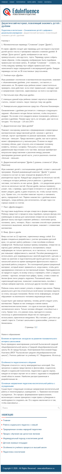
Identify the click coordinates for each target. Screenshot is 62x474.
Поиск (40, 2)
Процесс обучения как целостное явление (21, 434)
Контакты (48, 2)
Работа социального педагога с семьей (20, 425)
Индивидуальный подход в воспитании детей (23, 438)
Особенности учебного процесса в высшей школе (25, 447)
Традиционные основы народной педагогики (22, 429)
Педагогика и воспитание (11, 30)
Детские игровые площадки (15, 443)
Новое (12, 2)
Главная (5, 2)
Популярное (20, 2)
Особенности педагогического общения (18, 362)
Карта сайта (31, 2)
